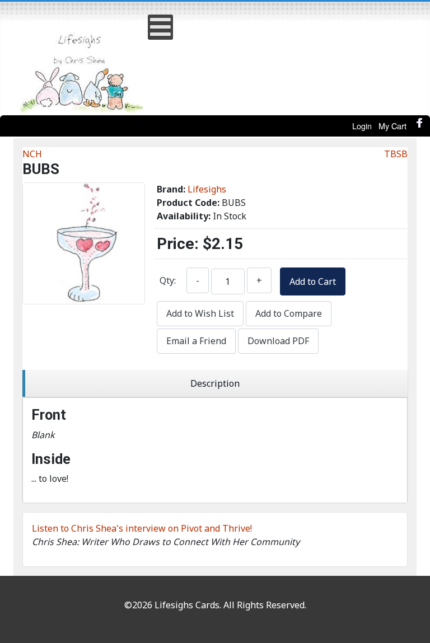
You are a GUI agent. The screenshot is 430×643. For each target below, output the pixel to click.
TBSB (396, 154)
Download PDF (278, 341)
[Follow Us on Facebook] (420, 126)
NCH (32, 154)
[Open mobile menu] (160, 27)
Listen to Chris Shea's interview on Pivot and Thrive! (142, 528)
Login (362, 126)
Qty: (168, 280)
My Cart (392, 126)
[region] (215, 383)
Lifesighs (207, 189)
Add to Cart (312, 281)
